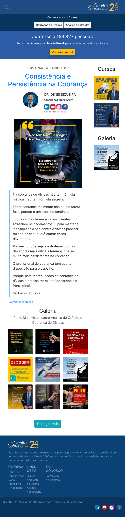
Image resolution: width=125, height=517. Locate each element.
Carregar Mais (48, 424)
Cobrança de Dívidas (49, 25)
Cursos (31, 476)
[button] (96, 157)
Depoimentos (16, 476)
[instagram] (59, 107)
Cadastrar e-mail (62, 52)
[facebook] (65, 107)
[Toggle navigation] (7, 7)
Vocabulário (34, 491)
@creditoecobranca (21, 301)
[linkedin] (46, 107)
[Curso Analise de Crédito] (106, 87)
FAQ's (11, 479)
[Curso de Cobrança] (106, 115)
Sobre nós (14, 472)
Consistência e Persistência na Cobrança (48, 80)
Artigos (31, 487)
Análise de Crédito (77, 25)
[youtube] (53, 107)
